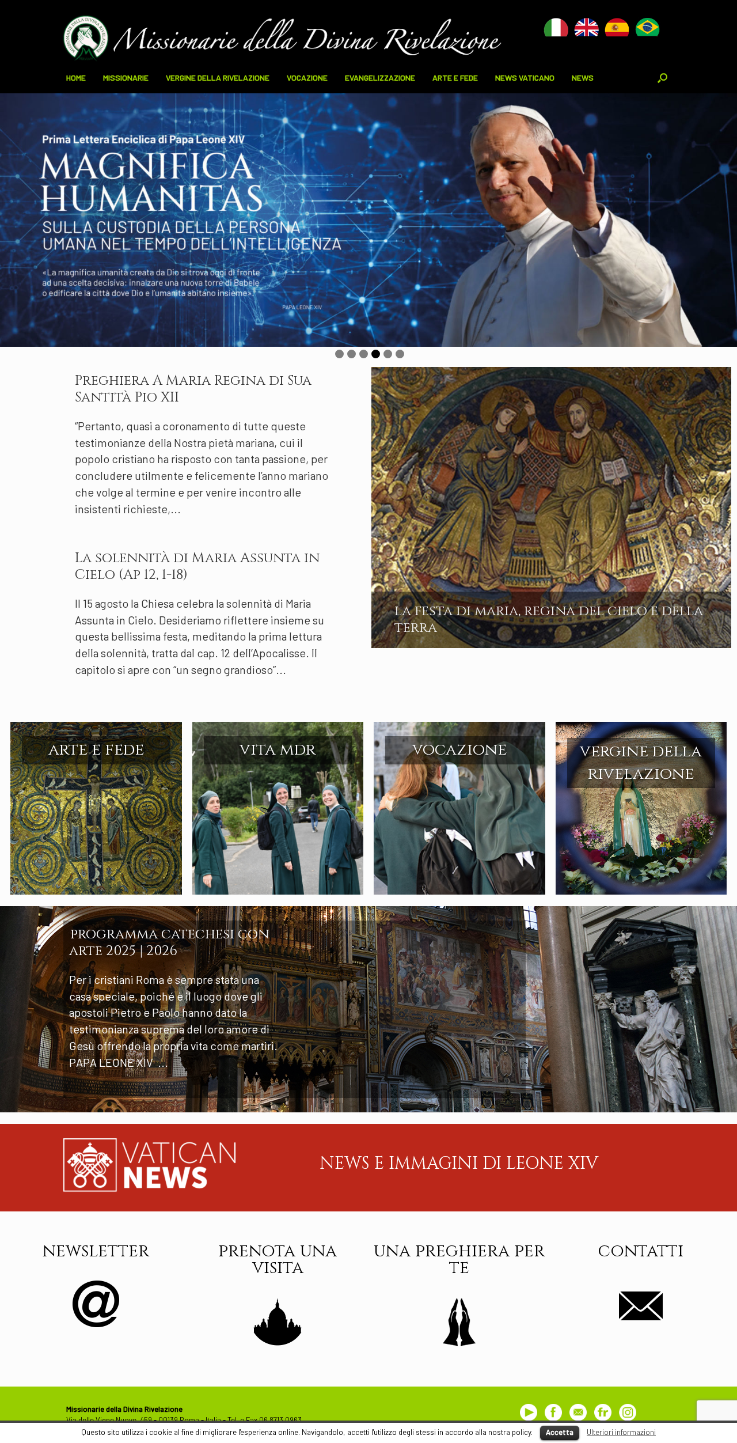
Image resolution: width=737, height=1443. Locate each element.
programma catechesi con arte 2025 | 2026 (169, 942)
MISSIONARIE (126, 77)
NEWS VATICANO (524, 77)
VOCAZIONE (307, 77)
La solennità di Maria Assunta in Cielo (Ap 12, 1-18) (197, 566)
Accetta (559, 1432)
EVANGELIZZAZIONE (380, 77)
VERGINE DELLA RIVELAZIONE (217, 77)
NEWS (583, 77)
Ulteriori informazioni (621, 1432)
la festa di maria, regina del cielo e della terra (548, 619)
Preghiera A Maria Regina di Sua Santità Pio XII (193, 389)
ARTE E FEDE (455, 77)
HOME (76, 77)
